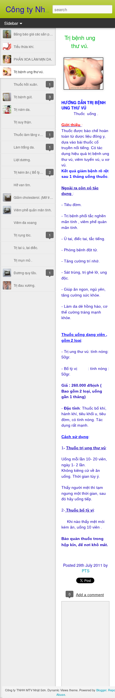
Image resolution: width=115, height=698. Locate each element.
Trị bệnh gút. (23, 96)
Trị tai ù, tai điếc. (26, 247)
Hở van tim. (22, 184)
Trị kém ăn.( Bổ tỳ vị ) (29, 172)
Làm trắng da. (24, 147)
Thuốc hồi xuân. (26, 84)
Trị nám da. (22, 109)
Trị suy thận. (23, 121)
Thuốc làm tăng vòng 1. (31, 134)
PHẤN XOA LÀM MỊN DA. (33, 59)
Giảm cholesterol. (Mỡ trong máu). (39, 197)
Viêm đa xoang (25, 222)
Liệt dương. (22, 159)
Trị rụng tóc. (22, 235)
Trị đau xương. (24, 285)
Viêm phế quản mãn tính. (33, 209)
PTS (85, 570)
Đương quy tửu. (25, 272)
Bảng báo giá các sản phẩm (35, 34)
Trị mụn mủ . (23, 260)
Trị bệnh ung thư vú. (29, 71)
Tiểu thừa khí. (24, 46)
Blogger (101, 690)
